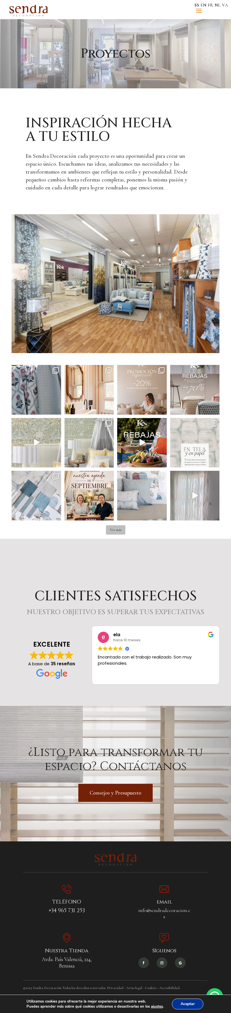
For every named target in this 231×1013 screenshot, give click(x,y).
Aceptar (188, 1004)
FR (210, 5)
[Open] (36, 390)
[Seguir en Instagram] (162, 962)
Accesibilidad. (169, 988)
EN (203, 5)
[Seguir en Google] (180, 962)
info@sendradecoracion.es (164, 913)
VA (225, 5)
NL (218, 5)
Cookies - (151, 988)
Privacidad (115, 988)
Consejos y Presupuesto (115, 792)
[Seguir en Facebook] (143, 962)
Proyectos (115, 53)
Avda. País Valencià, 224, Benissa (67, 962)
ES (196, 5)
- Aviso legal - (134, 988)
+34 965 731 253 (67, 910)
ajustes (157, 1006)
